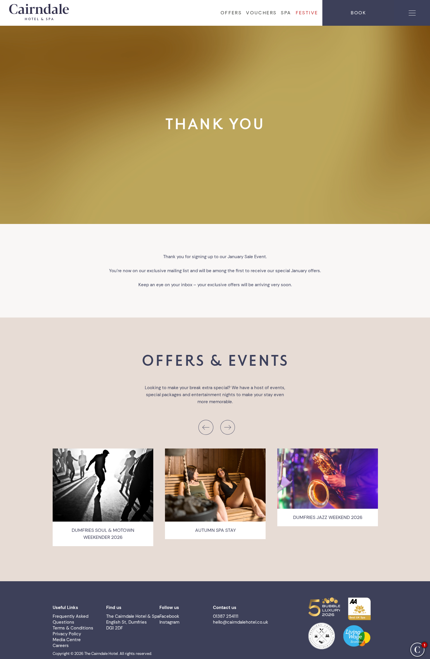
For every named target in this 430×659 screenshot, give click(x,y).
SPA (286, 13)
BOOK (358, 13)
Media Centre (67, 640)
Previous (205, 427)
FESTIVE (307, 13)
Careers (61, 645)
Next (227, 427)
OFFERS (231, 13)
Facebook (169, 616)
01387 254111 (225, 616)
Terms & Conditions (73, 628)
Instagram (169, 622)
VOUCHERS (261, 13)
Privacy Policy (67, 634)
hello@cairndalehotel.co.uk (240, 622)
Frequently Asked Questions (70, 619)
